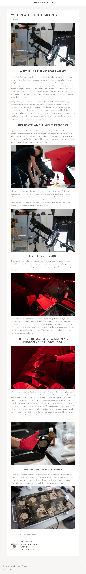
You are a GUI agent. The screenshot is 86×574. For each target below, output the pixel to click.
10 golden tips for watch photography (30, 547)
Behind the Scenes (30, 535)
